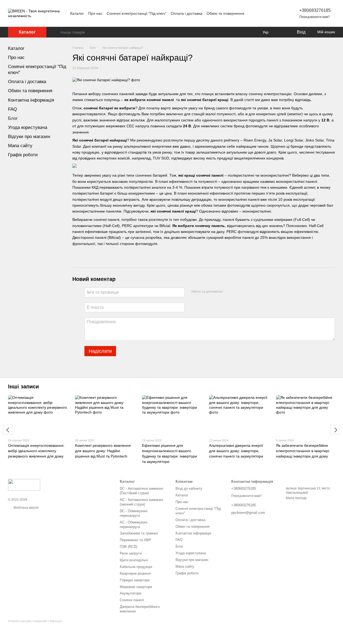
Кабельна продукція (136, 567)
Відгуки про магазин (29, 136)
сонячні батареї (202, 100)
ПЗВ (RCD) (128, 547)
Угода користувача (27, 127)
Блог (13, 118)
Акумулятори (130, 593)
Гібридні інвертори (135, 580)
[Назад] (8, 429)
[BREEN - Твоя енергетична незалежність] (24, 484)
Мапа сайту (20, 145)
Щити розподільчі (134, 560)
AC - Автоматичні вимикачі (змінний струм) (141, 502)
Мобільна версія (26, 508)
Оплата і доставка (186, 13)
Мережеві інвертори (136, 587)
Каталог (77, 13)
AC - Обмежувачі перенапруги (133, 524)
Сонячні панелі (132, 600)
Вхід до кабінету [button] (189, 488)
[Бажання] (281, 32)
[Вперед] (335, 429)
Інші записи (23, 386)
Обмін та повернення (225, 13)
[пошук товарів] (56, 32)
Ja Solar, (275, 140)
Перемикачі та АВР (135, 540)
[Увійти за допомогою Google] (237, 291)
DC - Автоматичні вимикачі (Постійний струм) (141, 490)
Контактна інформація (31, 100)
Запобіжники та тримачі (139, 533)
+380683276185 (315, 10)
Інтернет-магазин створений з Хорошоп (35, 621)
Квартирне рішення (135, 573)
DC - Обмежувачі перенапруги (133, 513)
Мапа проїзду (296, 498)
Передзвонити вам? (314, 17)
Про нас (95, 13)
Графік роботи (23, 154)
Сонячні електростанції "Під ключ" (136, 13)
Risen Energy (255, 140)
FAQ (12, 109)
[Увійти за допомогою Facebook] (228, 291)
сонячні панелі (160, 100)
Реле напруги (130, 553)
